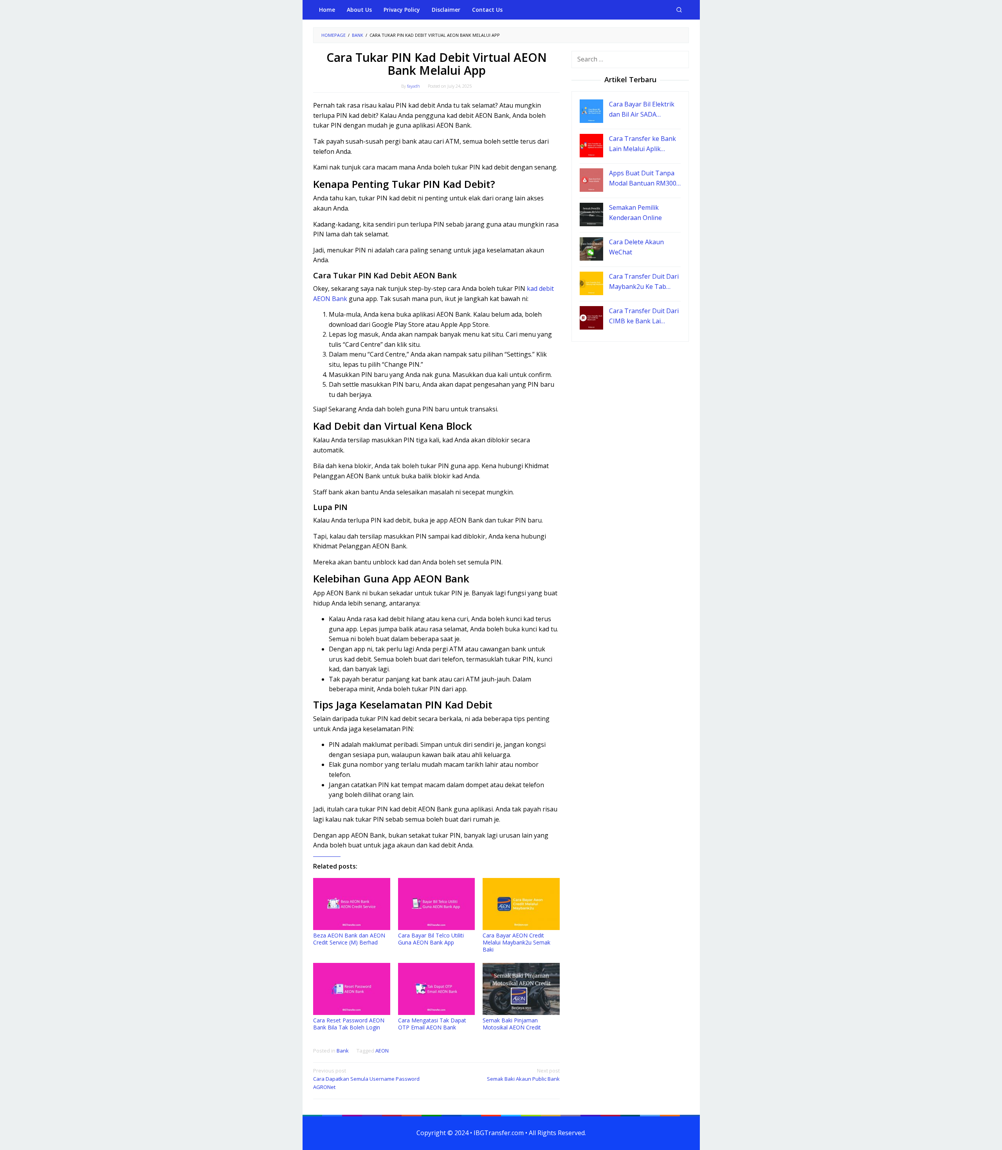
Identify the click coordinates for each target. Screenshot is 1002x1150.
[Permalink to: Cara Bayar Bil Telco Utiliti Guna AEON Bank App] (436, 904)
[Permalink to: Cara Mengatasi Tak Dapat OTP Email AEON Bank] (436, 989)
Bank (343, 1050)
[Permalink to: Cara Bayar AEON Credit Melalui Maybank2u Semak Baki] (521, 904)
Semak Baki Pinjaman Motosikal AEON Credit (512, 1024)
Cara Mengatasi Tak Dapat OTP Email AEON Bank (432, 1024)
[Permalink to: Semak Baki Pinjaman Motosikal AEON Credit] (521, 989)
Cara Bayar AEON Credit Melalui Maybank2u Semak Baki (516, 942)
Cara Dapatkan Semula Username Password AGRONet (366, 1079)
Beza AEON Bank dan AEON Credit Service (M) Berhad (349, 939)
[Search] (679, 10)
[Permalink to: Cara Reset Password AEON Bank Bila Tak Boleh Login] (351, 989)
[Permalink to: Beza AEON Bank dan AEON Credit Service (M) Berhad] (351, 904)
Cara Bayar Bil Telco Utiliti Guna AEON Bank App (431, 939)
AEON (382, 1050)
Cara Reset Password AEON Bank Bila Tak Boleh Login (348, 1024)
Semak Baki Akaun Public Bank (523, 1074)
